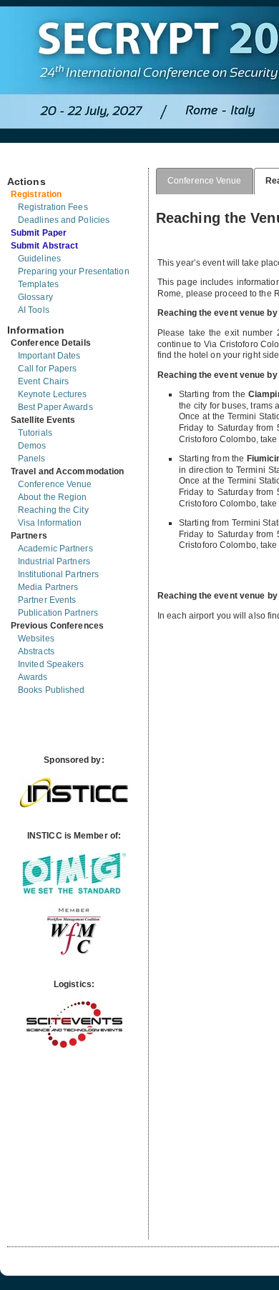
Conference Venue (55, 484)
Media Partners (48, 587)
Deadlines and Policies (63, 220)
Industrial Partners (54, 561)
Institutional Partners (58, 574)
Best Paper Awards (55, 407)
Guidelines (39, 259)
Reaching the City (53, 510)
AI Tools (33, 310)
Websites (36, 639)
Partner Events (47, 600)
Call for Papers (47, 369)
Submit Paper (39, 233)
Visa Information (50, 523)
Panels (32, 459)
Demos (32, 446)
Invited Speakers (51, 664)
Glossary (35, 297)
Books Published (51, 690)
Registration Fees (53, 207)
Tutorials (35, 433)
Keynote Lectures (52, 394)
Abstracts (36, 651)
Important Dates (49, 356)
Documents (22, 162)
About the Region (52, 497)
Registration (36, 194)
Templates (38, 284)
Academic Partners (55, 549)
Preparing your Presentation (73, 271)
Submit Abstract (45, 246)
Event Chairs (43, 381)
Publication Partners (58, 613)
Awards (33, 677)
